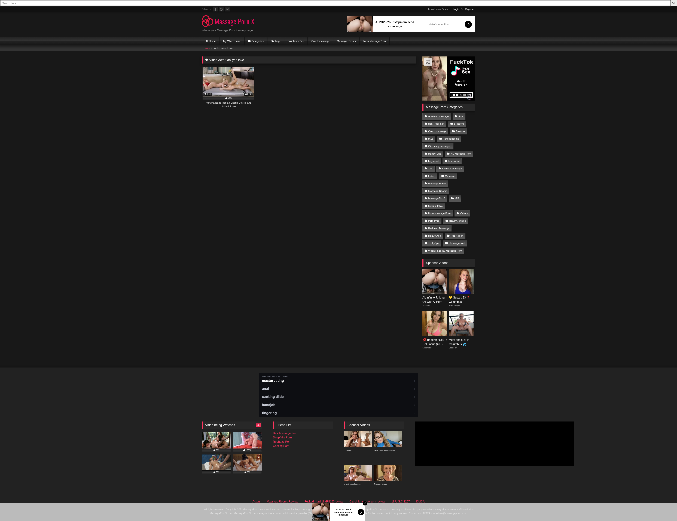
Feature (460, 131)
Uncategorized (457, 243)
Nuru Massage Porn (374, 41)
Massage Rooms (346, 41)
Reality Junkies (457, 220)
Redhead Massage (438, 228)
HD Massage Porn (461, 153)
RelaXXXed (434, 235)
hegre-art (433, 161)
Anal (460, 116)
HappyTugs (434, 153)
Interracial (453, 161)
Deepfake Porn (282, 437)
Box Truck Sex (296, 41)
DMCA (420, 501)
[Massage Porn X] (228, 21)
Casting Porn (281, 445)
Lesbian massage (452, 168)
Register (469, 9)
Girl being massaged (439, 146)
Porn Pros (433, 220)
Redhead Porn (282, 441)
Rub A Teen (457, 235)
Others (464, 213)
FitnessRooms (451, 138)
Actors (256, 501)
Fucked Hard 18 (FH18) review (323, 501)
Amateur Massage (438, 116)
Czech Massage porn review (367, 501)
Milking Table (435, 205)
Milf (457, 198)
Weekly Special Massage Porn (445, 250)
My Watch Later (232, 41)
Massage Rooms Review (282, 501)
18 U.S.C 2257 (400, 501)
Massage (450, 176)
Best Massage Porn (285, 433)
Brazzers (459, 123)
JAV (430, 168)
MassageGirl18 (436, 198)
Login (456, 9)
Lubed (431, 176)
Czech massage (320, 41)
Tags (277, 41)
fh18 (430, 138)
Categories (257, 41)
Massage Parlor (437, 183)
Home (212, 41)
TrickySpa (433, 243)
